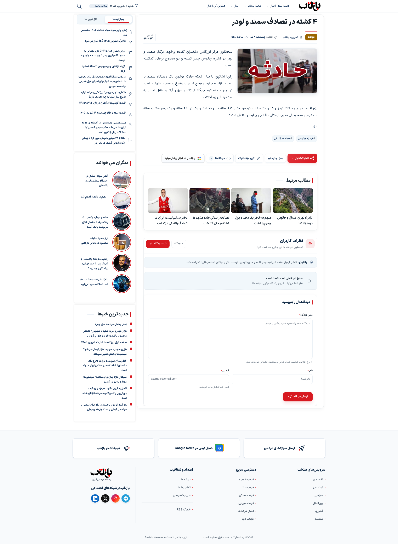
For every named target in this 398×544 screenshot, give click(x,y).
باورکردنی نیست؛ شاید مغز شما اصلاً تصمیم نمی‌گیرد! (93, 282)
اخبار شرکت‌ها (246, 511)
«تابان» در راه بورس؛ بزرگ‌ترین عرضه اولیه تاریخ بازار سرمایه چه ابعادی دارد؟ (103, 94)
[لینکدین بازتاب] (95, 498)
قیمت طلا (248, 487)
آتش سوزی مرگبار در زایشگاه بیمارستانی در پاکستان (96, 181)
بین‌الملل (318, 503)
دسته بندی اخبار (279, 6)
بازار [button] (236, 6)
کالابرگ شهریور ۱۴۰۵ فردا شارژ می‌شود (105, 41)
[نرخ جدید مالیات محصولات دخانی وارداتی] (121, 242)
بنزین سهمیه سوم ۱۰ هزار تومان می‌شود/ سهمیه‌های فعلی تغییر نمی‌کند (105, 351)
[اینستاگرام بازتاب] (115, 498)
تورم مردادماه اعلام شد (93, 197)
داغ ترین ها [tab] (91, 19)
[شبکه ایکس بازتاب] (105, 498)
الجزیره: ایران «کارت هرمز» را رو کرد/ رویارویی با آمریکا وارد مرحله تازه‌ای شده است (105, 393)
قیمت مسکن (246, 495)
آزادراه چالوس (305, 139)
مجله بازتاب (254, 6)
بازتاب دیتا (248, 519)
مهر (314, 126)
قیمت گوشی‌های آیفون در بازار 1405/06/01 (102, 103)
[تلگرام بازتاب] (125, 498)
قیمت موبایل (246, 503)
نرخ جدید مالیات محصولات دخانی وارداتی (94, 240)
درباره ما (186, 479)
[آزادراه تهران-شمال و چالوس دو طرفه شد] (293, 200)
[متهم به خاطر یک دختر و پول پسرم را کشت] (251, 200)
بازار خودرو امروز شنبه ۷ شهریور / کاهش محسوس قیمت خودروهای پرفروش (105, 333)
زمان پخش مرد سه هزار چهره (111, 324)
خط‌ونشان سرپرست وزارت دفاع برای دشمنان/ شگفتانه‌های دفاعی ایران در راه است (105, 366)
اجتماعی (318, 487)
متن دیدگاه (305, 315)
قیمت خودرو (246, 479)
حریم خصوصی (182, 495)
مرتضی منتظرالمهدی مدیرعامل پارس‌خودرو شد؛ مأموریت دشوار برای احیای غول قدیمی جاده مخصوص (102, 81)
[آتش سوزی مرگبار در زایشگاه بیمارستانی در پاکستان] (121, 180)
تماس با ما (184, 487)
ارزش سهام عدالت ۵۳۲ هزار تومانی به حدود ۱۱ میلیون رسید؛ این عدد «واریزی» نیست (103, 56)
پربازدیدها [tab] (118, 19)
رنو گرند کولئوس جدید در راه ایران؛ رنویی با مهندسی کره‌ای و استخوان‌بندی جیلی (104, 407)
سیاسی (318, 495)
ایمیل (225, 370)
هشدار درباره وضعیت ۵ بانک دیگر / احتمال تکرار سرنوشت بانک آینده (95, 222)
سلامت (318, 519)
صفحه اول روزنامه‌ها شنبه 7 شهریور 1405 (104, 342)
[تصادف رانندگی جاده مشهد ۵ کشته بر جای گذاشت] (209, 200)
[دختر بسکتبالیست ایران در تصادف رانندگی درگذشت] (168, 200)
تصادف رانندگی (282, 139)
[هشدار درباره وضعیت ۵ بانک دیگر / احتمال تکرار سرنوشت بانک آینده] (121, 221)
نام (310, 370)
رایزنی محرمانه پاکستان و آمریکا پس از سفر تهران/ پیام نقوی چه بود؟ (94, 264)
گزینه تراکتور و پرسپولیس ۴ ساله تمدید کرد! (103, 68)
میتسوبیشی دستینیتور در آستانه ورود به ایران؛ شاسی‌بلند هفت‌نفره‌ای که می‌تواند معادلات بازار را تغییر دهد (104, 127)
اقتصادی (318, 479)
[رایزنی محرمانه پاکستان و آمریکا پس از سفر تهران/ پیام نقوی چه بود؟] (121, 263)
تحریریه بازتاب (290, 37)
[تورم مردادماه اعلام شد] (120, 200)
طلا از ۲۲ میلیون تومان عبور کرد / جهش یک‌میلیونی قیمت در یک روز (103, 140)
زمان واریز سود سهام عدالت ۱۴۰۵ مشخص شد (104, 32)
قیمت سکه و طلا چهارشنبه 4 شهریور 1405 (103, 113)
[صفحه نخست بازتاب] (101, 473)
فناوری (319, 511)
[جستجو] (79, 6)
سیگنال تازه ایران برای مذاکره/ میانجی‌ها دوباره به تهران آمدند (105, 379)
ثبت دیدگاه (160, 244)
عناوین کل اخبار (216, 6)
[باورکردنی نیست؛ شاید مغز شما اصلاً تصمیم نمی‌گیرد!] (121, 283)
